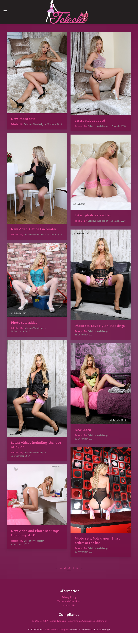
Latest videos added (90, 121)
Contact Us (69, 605)
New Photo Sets (23, 119)
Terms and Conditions (69, 601)
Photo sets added (24, 322)
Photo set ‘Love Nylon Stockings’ (100, 326)
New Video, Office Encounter (33, 229)
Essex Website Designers (57, 629)
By (32, 124)
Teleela (14, 124)
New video (83, 430)
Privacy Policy (69, 597)
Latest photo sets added (93, 215)
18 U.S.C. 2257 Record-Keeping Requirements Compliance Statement (69, 621)
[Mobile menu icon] (5, 12)
